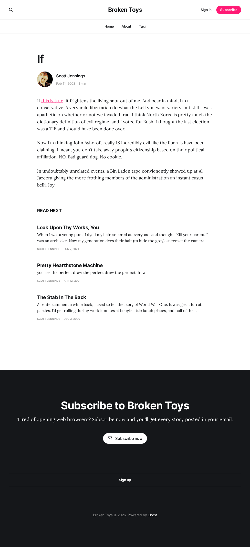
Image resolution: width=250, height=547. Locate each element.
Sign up (125, 480)
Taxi (142, 26)
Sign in (206, 10)
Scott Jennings (70, 75)
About (126, 26)
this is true (52, 100)
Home (109, 26)
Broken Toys (125, 10)
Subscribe (228, 10)
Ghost (152, 515)
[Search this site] (11, 9)
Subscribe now (129, 438)
